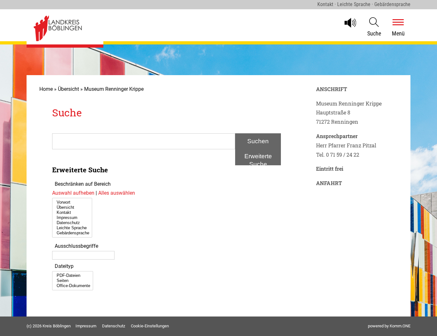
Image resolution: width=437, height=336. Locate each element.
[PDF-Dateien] (72, 275)
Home (46, 89)
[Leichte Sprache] (72, 228)
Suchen (258, 141)
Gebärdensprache (392, 4)
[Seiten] (72, 280)
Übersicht (68, 89)
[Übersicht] (72, 207)
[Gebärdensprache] (72, 233)
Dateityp (64, 266)
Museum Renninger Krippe (114, 89)
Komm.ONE (400, 326)
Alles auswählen (116, 193)
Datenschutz (113, 326)
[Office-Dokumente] (72, 285)
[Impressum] (72, 217)
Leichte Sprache (353, 4)
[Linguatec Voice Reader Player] (353, 22)
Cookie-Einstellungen (150, 326)
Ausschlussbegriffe (76, 246)
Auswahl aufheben (74, 193)
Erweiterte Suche (258, 159)
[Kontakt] (72, 212)
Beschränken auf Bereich (83, 184)
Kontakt (325, 4)
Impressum (85, 326)
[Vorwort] (72, 202)
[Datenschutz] (72, 222)
